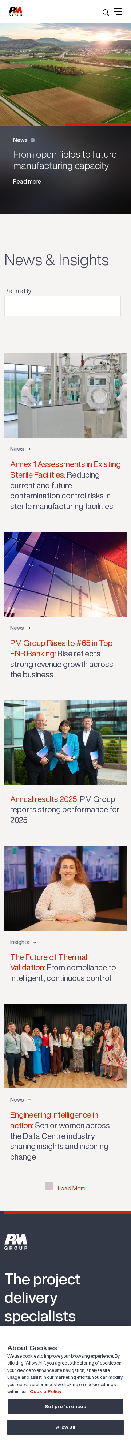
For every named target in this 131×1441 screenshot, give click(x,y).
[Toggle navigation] (118, 12)
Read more (27, 181)
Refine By (17, 291)
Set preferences (66, 1406)
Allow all (65, 1427)
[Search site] (106, 11)
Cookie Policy (45, 1391)
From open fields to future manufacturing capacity (65, 159)
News (20, 140)
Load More (72, 1188)
